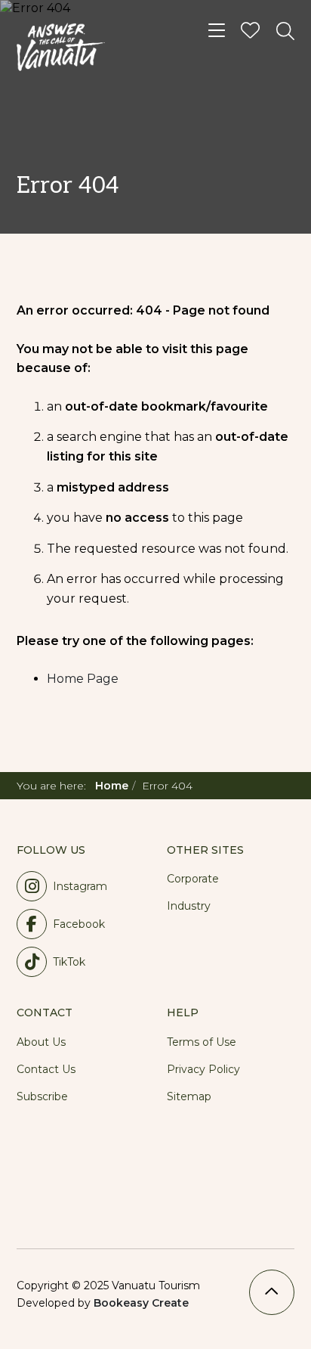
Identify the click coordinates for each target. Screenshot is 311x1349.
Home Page (83, 678)
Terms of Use (201, 1042)
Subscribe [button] (42, 1096)
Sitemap (189, 1096)
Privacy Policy (203, 1069)
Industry (189, 906)
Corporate (193, 878)
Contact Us (46, 1069)
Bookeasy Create (141, 1303)
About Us (41, 1042)
